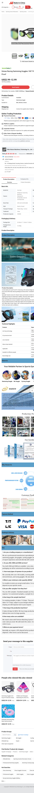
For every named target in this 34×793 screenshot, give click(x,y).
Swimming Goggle (6, 738)
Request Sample (30, 91)
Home (3, 11)
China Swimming (7, 770)
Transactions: (26, 153)
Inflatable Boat (6, 759)
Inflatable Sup (5, 741)
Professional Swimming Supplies (11, 762)
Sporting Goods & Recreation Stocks (22, 759)
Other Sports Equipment (7, 744)
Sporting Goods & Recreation (12, 11)
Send (15, 669)
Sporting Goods (23, 11)
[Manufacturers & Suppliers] (17, 2)
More (3, 781)
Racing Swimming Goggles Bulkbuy (11, 778)
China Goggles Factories (20, 770)
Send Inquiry (15, 87)
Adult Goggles (20, 774)
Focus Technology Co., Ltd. (20, 786)
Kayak (17, 741)
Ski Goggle (18, 738)
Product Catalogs (23, 734)
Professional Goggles (8, 774)
